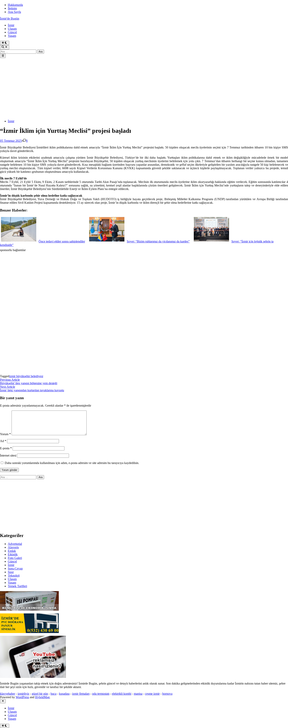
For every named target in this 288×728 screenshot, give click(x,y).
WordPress (22, 697)
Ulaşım (12, 28)
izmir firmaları (81, 693)
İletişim (12, 8)
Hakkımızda (15, 4)
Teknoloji (14, 575)
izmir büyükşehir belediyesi (26, 376)
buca (53, 693)
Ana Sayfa (14, 12)
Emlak (12, 551)
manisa (138, 693)
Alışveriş (13, 547)
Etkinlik (13, 554)
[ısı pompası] (29, 611)
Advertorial (15, 543)
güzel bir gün (40, 693)
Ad (3, 441)
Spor (11, 572)
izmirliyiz (23, 693)
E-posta (6, 448)
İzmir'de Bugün (9, 18)
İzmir (11, 25)
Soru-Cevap (15, 568)
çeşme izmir (152, 693)
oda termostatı (100, 693)
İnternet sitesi (8, 455)
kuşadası (64, 693)
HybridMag (42, 697)
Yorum (5, 434)
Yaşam (12, 35)
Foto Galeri (15, 558)
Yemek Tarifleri (17, 586)
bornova (167, 693)
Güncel (12, 32)
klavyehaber (7, 693)
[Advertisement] (117, 88)
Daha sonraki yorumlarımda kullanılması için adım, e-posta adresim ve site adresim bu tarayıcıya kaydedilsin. (72, 463)
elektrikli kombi (121, 693)
